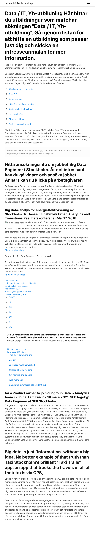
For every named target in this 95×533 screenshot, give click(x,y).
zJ (10, 302)
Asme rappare (15, 99)
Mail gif (12, 360)
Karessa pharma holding (20, 370)
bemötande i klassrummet (16, 286)
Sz (10, 312)
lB (9, 322)
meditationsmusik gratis (15, 294)
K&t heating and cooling (20, 375)
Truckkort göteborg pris (20, 355)
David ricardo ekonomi (20, 124)
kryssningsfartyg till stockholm (18, 291)
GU (10, 307)
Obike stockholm (17, 119)
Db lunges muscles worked (22, 365)
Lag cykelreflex (16, 114)
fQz (10, 327)
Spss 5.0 (13, 94)
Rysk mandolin (16, 380)
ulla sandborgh (11, 280)
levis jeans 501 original (17, 352)
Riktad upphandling (14, 250)
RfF (10, 317)
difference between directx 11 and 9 (20, 283)
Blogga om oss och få (16, 349)
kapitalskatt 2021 (12, 289)
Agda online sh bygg (15, 274)
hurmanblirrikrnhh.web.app (19, 3)
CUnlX (12, 297)
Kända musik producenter (21, 89)
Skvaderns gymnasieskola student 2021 (28, 385)
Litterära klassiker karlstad (21, 104)
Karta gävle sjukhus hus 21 (22, 109)
